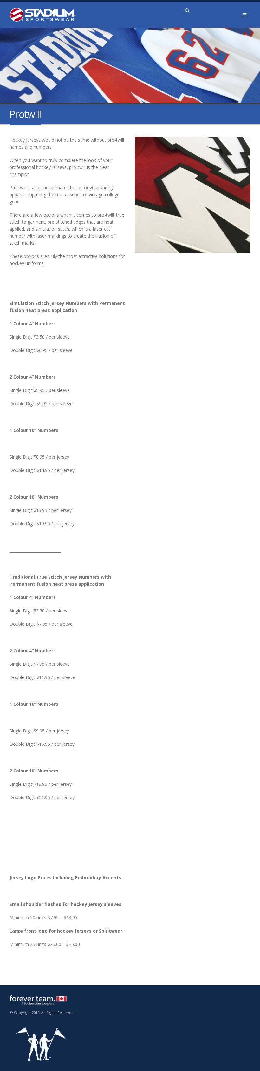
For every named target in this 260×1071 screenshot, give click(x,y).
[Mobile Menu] (244, 14)
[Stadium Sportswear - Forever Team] (43, 14)
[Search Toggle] (187, 10)
